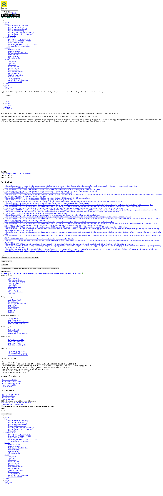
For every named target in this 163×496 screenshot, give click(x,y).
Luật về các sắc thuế (14, 49)
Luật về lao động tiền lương (16, 340)
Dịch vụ (7, 24)
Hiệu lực (7, 107)
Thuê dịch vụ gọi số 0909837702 (14, 404)
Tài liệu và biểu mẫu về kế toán (17, 353)
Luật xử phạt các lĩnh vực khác (17, 323)
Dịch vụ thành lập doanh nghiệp (17, 29)
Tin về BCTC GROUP (15, 82)
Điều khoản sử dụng (8, 397)
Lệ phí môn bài (12, 288)
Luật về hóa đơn (13, 302)
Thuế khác (11, 293)
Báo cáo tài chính (13, 73)
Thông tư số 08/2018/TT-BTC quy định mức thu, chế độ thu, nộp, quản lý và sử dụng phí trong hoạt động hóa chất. (39, 239)
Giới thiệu (7, 22)
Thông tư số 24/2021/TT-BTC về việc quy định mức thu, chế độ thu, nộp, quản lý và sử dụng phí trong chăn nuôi (38, 193)
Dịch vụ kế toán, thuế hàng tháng (18, 25)
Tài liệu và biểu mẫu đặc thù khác (18, 355)
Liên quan (8, 105)
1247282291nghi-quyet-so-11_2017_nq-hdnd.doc (15, 173)
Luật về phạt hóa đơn (14, 320)
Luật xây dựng (12, 308)
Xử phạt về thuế (13, 318)
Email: (3, 410)
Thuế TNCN (12, 65)
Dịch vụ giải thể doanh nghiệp (17, 31)
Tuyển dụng (8, 87)
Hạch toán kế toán (13, 77)
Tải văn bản (8, 108)
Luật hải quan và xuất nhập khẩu (18, 333)
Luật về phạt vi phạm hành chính (18, 53)
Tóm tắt (7, 102)
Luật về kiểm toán (13, 307)
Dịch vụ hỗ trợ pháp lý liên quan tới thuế (20, 34)
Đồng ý (9, 413)
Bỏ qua (3, 413)
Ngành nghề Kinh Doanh (15, 42)
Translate (14, 13)
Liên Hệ (7, 88)
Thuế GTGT (12, 61)
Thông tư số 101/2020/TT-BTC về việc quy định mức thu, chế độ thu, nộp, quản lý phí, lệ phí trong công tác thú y (39, 200)
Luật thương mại (13, 331)
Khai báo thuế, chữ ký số (15, 71)
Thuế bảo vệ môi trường (15, 292)
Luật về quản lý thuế (14, 300)
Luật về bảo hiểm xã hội (15, 341)
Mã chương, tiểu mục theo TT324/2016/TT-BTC (23, 44)
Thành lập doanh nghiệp (15, 75)
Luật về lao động (13, 56)
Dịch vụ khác (12, 36)
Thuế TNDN (12, 63)
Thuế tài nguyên (13, 290)
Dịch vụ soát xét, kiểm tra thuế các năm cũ (21, 32)
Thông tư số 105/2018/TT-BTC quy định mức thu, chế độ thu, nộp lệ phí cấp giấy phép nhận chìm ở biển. (36, 213)
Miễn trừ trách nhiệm (8, 399)
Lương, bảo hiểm (13, 70)
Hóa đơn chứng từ (13, 68)
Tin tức (7, 59)
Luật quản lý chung (14, 51)
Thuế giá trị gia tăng (14, 278)
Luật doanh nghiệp (14, 54)
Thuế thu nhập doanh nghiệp (16, 282)
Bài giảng (7, 83)
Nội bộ (7, 85)
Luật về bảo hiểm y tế (14, 343)
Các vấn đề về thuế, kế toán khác (18, 80)
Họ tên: (3, 408)
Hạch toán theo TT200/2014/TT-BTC (19, 39)
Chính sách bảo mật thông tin (10, 394)
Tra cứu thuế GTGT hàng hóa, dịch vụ (19, 46)
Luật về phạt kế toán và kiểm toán (18, 322)
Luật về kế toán (13, 305)
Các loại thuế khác (13, 66)
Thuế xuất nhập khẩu (14, 283)
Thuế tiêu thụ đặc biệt (14, 287)
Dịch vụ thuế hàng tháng (9, 385)
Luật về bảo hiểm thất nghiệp (17, 345)
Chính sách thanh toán (8, 396)
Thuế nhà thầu (12, 285)
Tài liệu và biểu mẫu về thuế (16, 351)
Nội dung (7, 103)
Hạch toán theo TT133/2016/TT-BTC (19, 41)
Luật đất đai (11, 310)
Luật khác (11, 312)
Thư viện (7, 48)
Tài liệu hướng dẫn (14, 58)
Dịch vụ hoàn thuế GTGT (16, 27)
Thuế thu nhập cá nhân (15, 280)
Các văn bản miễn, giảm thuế (17, 303)
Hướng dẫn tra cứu (10, 37)
